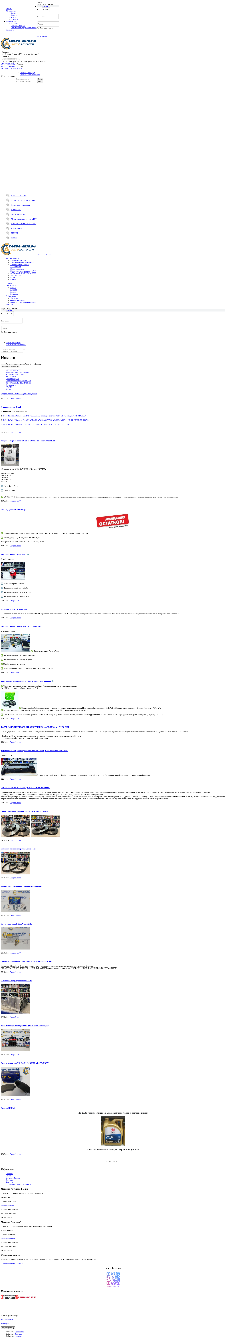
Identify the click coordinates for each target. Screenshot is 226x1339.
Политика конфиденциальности (23, 28)
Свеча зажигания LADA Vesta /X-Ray (17, 924)
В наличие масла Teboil (11, 407)
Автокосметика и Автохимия (22, 263)
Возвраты (14, 19)
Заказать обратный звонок (11, 68)
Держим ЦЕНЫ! (8, 1108)
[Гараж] (18, 154)
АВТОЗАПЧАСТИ (18, 260)
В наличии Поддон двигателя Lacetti (16, 981)
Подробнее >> (15, 398)
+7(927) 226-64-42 (8, 66)
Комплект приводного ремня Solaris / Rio (18, 849)
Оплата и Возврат (18, 26)
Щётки (13, 279)
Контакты (10, 30)
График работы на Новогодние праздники (19, 394)
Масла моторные (17, 269)
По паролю (43, 6)
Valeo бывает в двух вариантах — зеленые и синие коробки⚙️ (27, 681)
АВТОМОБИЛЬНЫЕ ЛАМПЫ (23, 273)
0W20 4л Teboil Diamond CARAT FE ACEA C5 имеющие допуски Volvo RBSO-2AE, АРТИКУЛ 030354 (44, 416)
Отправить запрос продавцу (12, 1263)
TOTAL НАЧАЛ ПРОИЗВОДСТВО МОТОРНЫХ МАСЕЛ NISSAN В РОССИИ (35, 727)
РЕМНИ (13, 277)
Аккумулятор (15, 275)
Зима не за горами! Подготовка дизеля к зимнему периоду (25, 1026)
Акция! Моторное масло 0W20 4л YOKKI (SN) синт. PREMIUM (28, 441)
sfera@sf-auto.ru (7, 1205)
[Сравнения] (18, 118)
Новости (9, 1174)
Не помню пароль (44, 34)
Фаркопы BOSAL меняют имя (14, 609)
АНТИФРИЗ (15, 267)
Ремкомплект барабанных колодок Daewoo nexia (21, 886)
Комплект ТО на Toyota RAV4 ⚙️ (15, 554)
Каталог (8, 76)
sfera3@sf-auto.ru (8, 1238)
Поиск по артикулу (27, 73)
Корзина (14, 15)
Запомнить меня (46, 28)
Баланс (13, 13)
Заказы (13, 17)
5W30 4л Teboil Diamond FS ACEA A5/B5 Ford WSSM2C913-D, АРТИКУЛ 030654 (36, 424)
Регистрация (48, 30)
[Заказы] (18, 100)
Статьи (8, 1176)
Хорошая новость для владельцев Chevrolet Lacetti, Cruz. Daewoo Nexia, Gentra (34, 751)
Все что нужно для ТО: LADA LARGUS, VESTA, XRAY (25, 1063)
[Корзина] (18, 190)
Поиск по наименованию (30, 75)
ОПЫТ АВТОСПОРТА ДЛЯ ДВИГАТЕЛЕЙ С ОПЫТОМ (25, 788)
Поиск (40, 79)
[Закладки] (18, 136)
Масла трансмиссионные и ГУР (23, 271)
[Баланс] (18, 172)
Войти (39, 30)
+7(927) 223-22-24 (8, 64)
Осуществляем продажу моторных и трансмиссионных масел (27, 961)
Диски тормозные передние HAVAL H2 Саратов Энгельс (25, 811)
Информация (11, 21)
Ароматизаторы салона (19, 265)
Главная (9, 9)
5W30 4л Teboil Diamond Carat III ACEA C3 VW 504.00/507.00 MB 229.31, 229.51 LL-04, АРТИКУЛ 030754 (46, 420)
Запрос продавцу (8, 1328)
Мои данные (11, 11)
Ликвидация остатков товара (13, 510)
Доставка (14, 24)
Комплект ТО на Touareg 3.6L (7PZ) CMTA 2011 (21, 626)
